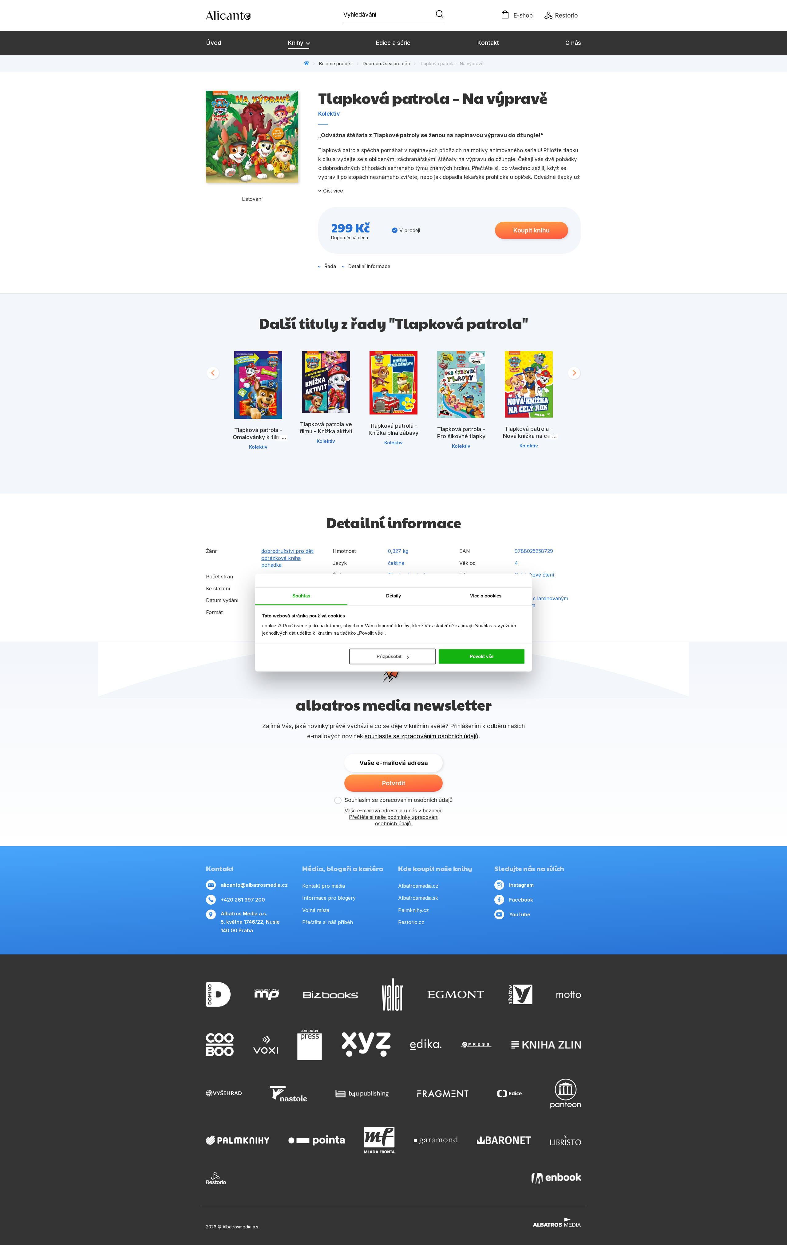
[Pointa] (316, 1140)
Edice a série (393, 42)
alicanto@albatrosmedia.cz (254, 885)
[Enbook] (556, 1178)
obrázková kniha (281, 558)
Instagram (521, 885)
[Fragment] (443, 1093)
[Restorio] (216, 1178)
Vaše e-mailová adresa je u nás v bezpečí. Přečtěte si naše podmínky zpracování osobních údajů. (393, 817)
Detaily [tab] (393, 595)
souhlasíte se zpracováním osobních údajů (421, 736)
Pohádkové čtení (534, 575)
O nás (573, 42)
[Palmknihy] (238, 1140)
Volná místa (315, 910)
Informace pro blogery (329, 898)
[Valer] (393, 994)
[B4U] (362, 1093)
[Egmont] (455, 994)
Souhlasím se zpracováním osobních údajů (399, 800)
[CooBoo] (220, 1045)
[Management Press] (266, 994)
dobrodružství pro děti (287, 551)
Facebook (521, 900)
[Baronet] (504, 1140)
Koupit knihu (531, 230)
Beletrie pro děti (336, 63)
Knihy (296, 42)
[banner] (241, 15)
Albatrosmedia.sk (418, 898)
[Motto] (568, 994)
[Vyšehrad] (224, 1093)
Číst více (333, 191)
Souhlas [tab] (301, 595)
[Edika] (426, 1045)
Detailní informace (369, 266)
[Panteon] (565, 1093)
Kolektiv (329, 113)
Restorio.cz (411, 922)
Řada (330, 266)
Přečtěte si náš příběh (327, 922)
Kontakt (488, 42)
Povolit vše (481, 656)
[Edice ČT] (509, 1093)
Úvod (213, 42)
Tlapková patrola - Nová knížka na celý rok (529, 436)
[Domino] (218, 994)
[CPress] (476, 1045)
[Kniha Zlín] (546, 1045)
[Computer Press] (309, 1045)
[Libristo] (565, 1140)
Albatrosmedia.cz (418, 886)
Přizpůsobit (389, 656)
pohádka (271, 565)
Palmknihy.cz (413, 910)
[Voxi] (265, 1045)
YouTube (519, 914)
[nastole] (288, 1093)
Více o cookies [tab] (485, 595)
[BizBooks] (330, 994)
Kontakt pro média (323, 886)
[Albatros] (520, 994)
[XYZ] (366, 1045)
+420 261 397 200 (243, 900)
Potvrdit (393, 783)
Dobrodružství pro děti (386, 63)
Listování (252, 199)
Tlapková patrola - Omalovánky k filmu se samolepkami (258, 437)
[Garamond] (436, 1140)
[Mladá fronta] (379, 1140)
